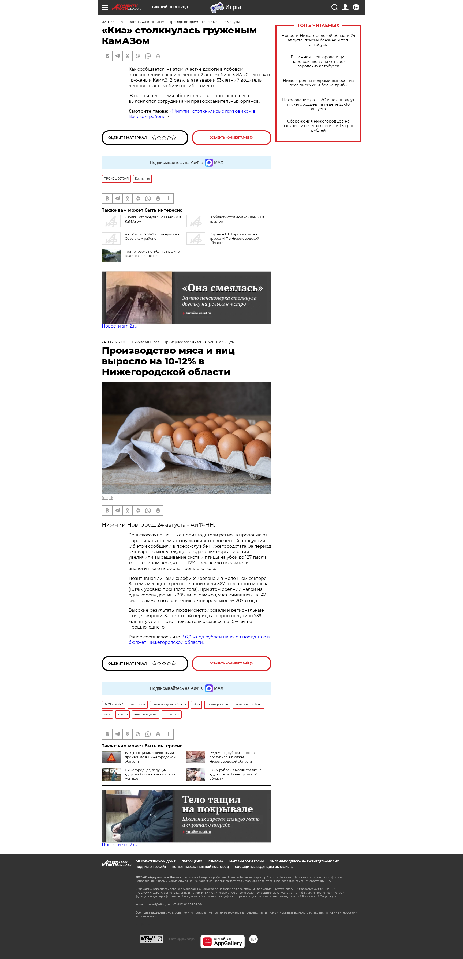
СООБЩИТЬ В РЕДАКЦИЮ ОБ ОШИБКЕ (264, 867)
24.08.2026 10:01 (115, 342)
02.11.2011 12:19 (112, 22)
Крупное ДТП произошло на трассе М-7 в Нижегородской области (234, 238)
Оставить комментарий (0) (232, 137)
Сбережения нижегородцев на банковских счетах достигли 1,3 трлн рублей (318, 126)
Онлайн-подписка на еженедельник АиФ (304, 861)
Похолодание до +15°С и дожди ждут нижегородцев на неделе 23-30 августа (318, 104)
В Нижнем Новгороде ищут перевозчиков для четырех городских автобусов (318, 61)
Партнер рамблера (182, 939)
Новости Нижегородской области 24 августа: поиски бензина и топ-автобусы (318, 40)
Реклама (215, 861)
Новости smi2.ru (119, 326)
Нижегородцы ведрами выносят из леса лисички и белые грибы (318, 82)
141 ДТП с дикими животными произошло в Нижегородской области (150, 757)
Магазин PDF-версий (246, 861)
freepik (107, 498)
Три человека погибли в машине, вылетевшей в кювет (152, 253)
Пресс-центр (192, 861)
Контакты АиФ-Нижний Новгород (200, 867)
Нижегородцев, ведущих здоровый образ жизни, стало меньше (150, 774)
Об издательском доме (156, 861)
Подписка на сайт (151, 867)
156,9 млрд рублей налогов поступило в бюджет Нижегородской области (232, 757)
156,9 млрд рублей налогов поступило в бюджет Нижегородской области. (199, 639)
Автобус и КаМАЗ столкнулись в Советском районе (152, 236)
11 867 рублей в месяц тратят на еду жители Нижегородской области (236, 774)
